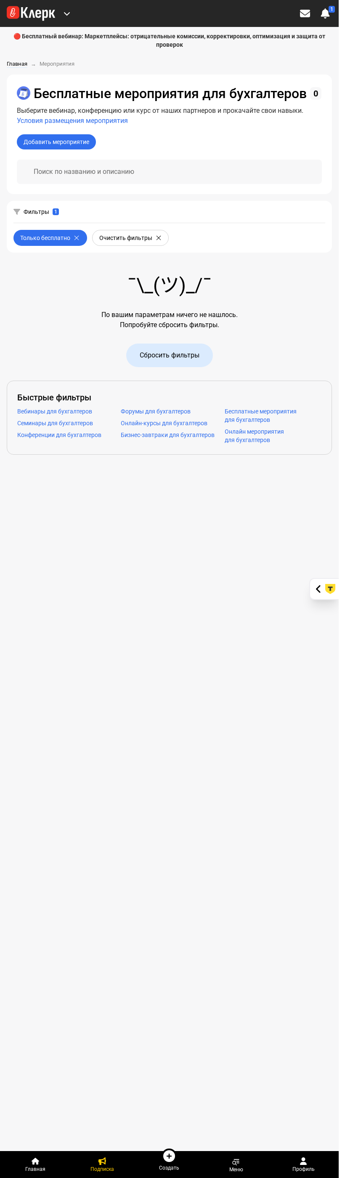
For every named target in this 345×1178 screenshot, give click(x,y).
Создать (169, 1167)
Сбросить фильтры (169, 355)
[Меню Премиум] (67, 13)
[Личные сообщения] (305, 13)
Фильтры (36, 211)
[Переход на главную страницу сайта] (31, 13)
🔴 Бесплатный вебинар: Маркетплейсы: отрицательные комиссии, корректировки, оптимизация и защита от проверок (169, 40)
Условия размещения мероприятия (72, 121)
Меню (236, 1169)
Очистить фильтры (125, 238)
